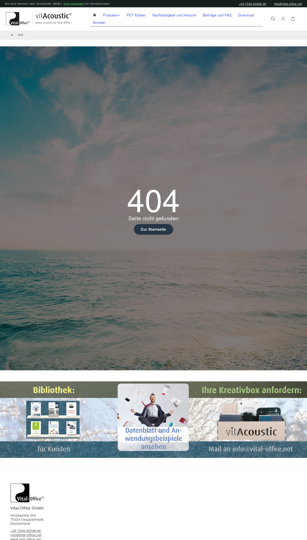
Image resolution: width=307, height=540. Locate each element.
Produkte (110, 15)
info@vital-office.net (288, 4)
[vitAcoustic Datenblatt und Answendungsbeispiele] (153, 419)
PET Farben (136, 15)
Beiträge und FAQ (217, 15)
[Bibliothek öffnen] (54, 419)
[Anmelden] (283, 19)
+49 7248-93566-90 (252, 4)
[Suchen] (273, 19)
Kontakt (99, 22)
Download (246, 15)
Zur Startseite (153, 229)
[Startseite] (12, 35)
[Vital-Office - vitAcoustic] (95, 15)
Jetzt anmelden (73, 4)
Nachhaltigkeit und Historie (174, 15)
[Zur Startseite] (37, 18)
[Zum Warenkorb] (293, 19)
